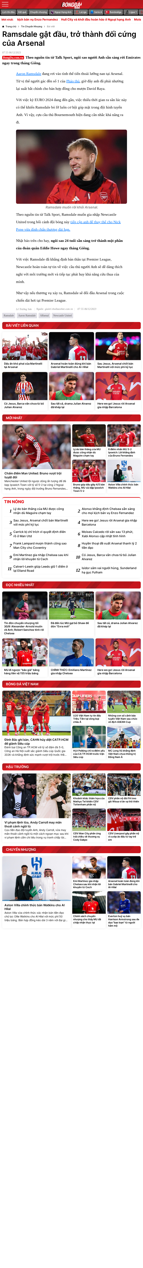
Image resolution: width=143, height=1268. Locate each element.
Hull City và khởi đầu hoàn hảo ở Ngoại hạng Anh (73, 19)
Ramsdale (9, 315)
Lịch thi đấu (8, 12)
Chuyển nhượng (38, 12)
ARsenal (44, 315)
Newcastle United (62, 315)
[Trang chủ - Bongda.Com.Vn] (71, 4)
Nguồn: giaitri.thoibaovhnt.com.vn (54, 309)
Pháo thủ (73, 81)
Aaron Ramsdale (28, 74)
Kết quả (22, 12)
